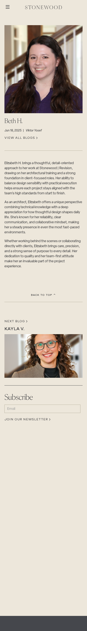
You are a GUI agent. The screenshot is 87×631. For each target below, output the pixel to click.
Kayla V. (14, 328)
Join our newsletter (26, 419)
